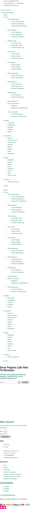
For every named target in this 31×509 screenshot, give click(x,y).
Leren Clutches (16, 54)
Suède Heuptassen (17, 86)
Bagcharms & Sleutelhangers (20, 108)
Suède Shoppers (16, 67)
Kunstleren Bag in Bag (18, 47)
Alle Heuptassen (12, 82)
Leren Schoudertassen (18, 21)
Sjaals (9, 151)
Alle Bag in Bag (12, 41)
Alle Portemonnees (13, 112)
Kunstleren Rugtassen (18, 97)
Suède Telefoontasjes (17, 77)
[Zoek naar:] (10, 382)
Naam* (2, 431)
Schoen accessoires (13, 181)
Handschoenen (12, 142)
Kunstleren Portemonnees (19, 116)
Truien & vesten (12, 175)
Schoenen (6, 179)
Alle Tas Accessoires (13, 103)
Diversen (10, 138)
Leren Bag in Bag (16, 43)
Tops (9, 173)
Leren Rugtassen (16, 95)
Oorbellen (10, 129)
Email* (2, 434)
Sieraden (6, 120)
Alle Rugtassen (12, 92)
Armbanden (11, 123)
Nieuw (5, 15)
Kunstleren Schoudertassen (19, 26)
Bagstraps (14, 105)
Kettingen (10, 127)
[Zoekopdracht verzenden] (19, 382)
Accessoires (7, 136)
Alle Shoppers (11, 62)
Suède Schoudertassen (18, 23)
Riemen (10, 149)
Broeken (10, 162)
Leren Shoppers (16, 64)
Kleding (6, 157)
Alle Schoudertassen (13, 19)
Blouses (10, 164)
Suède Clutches (16, 56)
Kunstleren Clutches (17, 58)
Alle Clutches (11, 51)
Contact (6, 186)
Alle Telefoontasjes (13, 73)
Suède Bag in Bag (17, 45)
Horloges (10, 144)
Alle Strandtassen (13, 101)
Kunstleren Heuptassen (18, 88)
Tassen (6, 17)
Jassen (10, 166)
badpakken (11, 160)
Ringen (10, 131)
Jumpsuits (10, 168)
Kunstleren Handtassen (18, 36)
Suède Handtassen (17, 34)
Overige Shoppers (17, 69)
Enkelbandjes (11, 125)
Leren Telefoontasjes (17, 75)
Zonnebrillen (11, 153)
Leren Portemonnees (17, 114)
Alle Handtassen (12, 30)
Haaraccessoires (12, 140)
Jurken (10, 171)
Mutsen (10, 147)
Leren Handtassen (17, 32)
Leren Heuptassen (17, 84)
